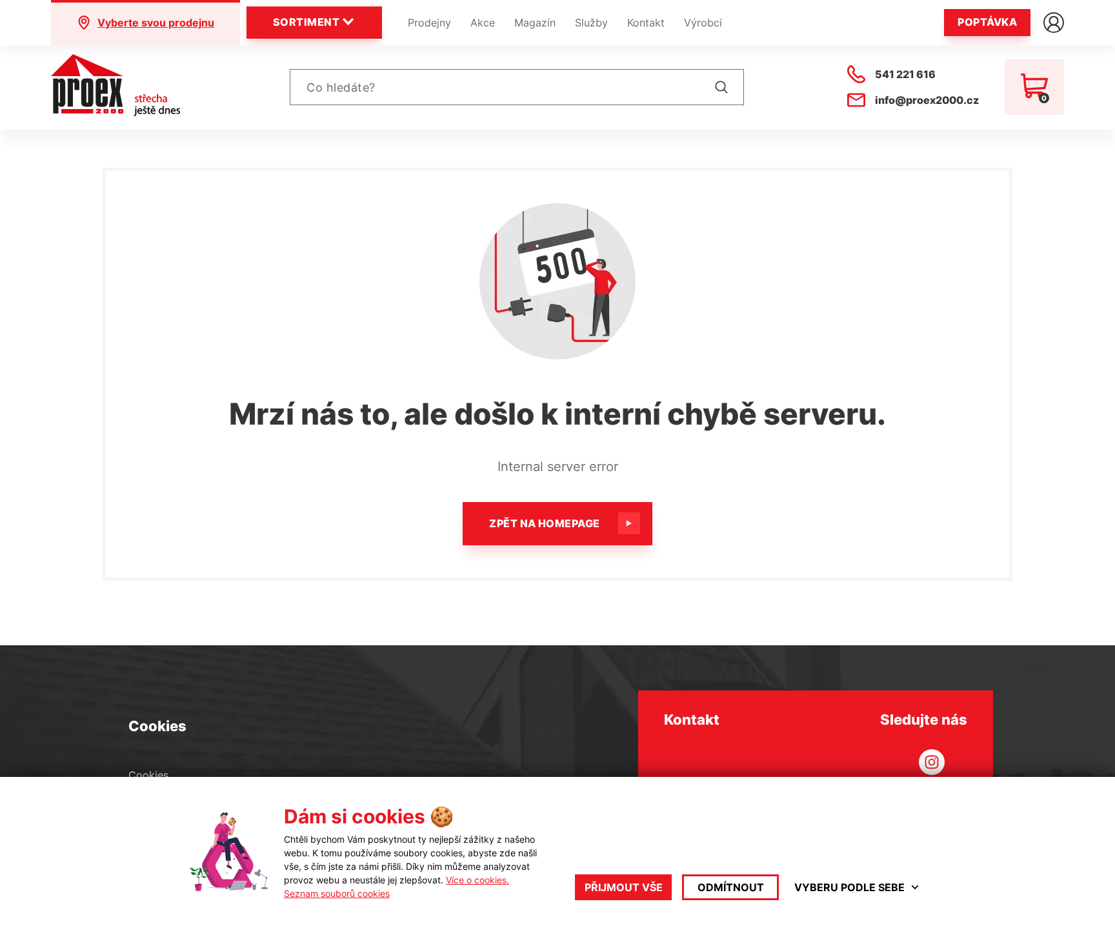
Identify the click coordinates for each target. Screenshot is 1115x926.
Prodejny (429, 22)
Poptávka (987, 21)
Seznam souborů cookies (337, 893)
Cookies (148, 775)
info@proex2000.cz (927, 100)
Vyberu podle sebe (849, 887)
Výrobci (703, 22)
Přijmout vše (624, 887)
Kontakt (646, 22)
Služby (591, 22)
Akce (482, 22)
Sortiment (306, 21)
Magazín (535, 22)
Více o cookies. (477, 879)
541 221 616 (905, 74)
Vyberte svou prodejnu (155, 22)
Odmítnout (731, 887)
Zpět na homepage (544, 523)
